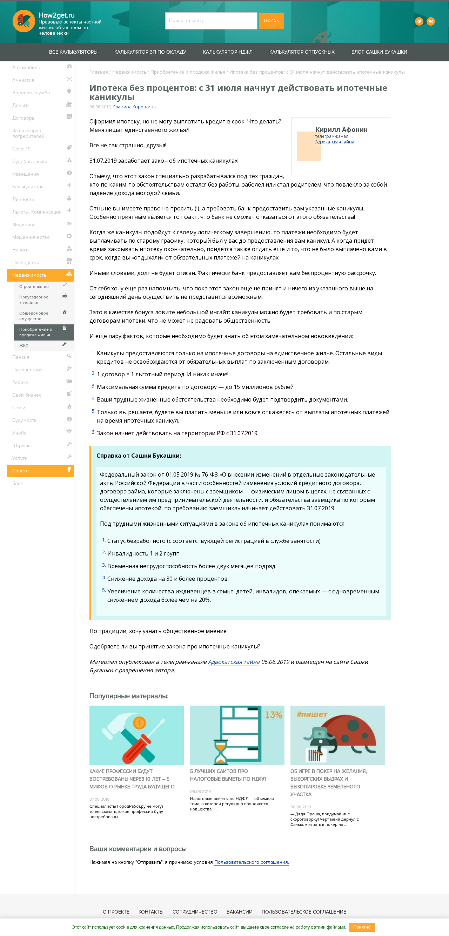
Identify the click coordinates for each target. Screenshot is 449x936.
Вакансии (240, 912)
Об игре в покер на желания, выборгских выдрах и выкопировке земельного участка (328, 782)
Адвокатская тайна (334, 142)
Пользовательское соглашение (304, 912)
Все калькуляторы (73, 52)
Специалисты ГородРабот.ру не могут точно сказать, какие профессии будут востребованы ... (127, 812)
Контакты (151, 912)
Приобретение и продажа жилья (187, 72)
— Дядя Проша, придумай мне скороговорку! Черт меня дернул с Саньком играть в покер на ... (324, 819)
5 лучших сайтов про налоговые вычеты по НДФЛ (228, 775)
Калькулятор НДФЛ (228, 52)
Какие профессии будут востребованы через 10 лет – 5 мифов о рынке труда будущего (132, 779)
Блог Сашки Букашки (379, 52)
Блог (17, 483)
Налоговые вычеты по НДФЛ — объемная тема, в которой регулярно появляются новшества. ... (232, 804)
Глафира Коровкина (134, 107)
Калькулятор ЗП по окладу (150, 52)
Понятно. (362, 927)
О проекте (116, 912)
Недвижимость (129, 72)
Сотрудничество (195, 912)
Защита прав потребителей (28, 133)
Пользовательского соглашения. (251, 862)
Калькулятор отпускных (302, 52)
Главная (98, 72)
